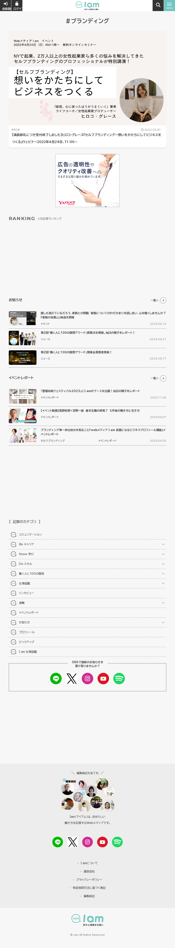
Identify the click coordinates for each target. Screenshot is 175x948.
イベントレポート (50, 397)
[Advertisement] (87, 260)
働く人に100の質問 (31, 573)
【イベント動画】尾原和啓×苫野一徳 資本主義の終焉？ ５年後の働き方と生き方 (90, 410)
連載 (22, 602)
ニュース (45, 339)
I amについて (89, 863)
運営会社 (89, 871)
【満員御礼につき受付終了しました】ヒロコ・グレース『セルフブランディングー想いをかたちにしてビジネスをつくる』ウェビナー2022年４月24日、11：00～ (86, 138)
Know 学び (26, 554)
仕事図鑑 (24, 583)
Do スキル (25, 563)
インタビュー (26, 592)
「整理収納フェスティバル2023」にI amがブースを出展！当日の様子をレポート (90, 391)
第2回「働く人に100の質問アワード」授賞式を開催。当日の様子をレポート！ (88, 332)
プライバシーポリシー (89, 879)
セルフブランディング (53, 440)
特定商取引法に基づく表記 (89, 887)
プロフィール (27, 632)
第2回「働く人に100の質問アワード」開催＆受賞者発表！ (76, 352)
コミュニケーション (30, 534)
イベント (15, 129)
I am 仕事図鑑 (28, 651)
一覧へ (154, 300)
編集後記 (89, 896)
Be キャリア (26, 544)
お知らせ (24, 622)
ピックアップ (26, 641)
